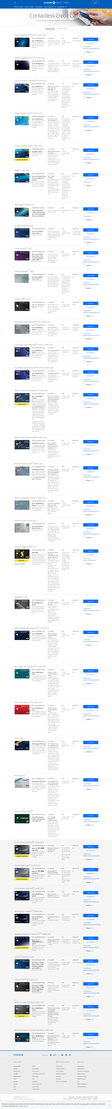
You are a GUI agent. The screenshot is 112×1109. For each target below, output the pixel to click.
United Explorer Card (24, 225)
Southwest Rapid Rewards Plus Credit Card (32, 322)
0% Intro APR (35, 1076)
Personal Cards (50, 28)
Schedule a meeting (81, 1086)
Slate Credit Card (22, 170)
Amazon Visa (20, 775)
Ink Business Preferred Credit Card (29, 888)
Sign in (96, 3)
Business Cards (62, 28)
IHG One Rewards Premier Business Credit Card (34, 1030)
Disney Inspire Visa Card (25, 546)
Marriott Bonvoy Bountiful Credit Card (30, 437)
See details (91, 43)
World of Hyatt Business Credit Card (29, 1002)
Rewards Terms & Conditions (89, 560)
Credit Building (35, 1068)
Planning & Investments (61, 1081)
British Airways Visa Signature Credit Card (32, 628)
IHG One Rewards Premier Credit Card (30, 497)
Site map (90, 1098)
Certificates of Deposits (61, 1073)
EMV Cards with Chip (37, 1084)
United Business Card (24, 956)
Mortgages (58, 1076)
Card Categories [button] (50, 7)
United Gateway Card (24, 271)
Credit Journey (59, 1066)
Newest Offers (16, 1071)
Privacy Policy (23, 1106)
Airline (14, 1086)
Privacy (65, 1098)
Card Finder (39, 7)
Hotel (14, 1089)
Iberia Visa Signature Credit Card (28, 702)
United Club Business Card (26, 979)
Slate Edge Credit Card (24, 204)
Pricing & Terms (87, 46)
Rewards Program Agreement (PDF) (91, 48)
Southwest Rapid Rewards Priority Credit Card (33, 344)
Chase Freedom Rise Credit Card (28, 146)
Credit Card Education (82, 1084)
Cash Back (15, 1073)
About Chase (72, 1097)
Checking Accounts (60, 1068)
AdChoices (95, 1098)
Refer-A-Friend (35, 1086)
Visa (33, 1078)
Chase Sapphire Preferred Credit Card (30, 35)
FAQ (78, 1081)
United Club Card (22, 299)
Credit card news (81, 1073)
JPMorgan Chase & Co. (88, 1097)
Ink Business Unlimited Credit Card (29, 842)
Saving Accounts (59, 1071)
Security (70, 1098)
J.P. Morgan (78, 1097)
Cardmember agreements (83, 1071)
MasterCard (35, 1081)
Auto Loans (58, 1078)
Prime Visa (19, 738)
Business (15, 1081)
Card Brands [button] (62, 7)
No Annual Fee (35, 1071)
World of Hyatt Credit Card (25, 520)
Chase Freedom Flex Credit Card (28, 113)
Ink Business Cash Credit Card (27, 865)
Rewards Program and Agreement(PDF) (92, 924)
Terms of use (76, 1098)
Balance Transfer (17, 1076)
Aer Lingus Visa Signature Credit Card (30, 666)
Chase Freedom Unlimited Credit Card (30, 80)
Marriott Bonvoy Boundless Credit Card (31, 390)
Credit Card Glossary (81, 1076)
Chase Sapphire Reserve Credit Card (30, 58)
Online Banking (80, 1066)
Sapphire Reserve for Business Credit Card (33, 934)
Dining (33, 1066)
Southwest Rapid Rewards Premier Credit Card (34, 367)
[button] (109, 1105)
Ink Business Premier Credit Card (28, 911)
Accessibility (83, 1098)
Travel (14, 1078)
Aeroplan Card (21, 597)
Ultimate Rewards (81, 1078)
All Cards (15, 1068)
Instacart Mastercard (24, 811)
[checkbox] (87, 52)
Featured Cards (19, 7)
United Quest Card (23, 248)
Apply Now (93, 39)
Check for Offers (30, 7)
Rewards (15, 1084)
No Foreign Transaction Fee (38, 1073)
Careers (96, 1097)
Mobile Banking (80, 1068)
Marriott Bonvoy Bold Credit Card (29, 463)
